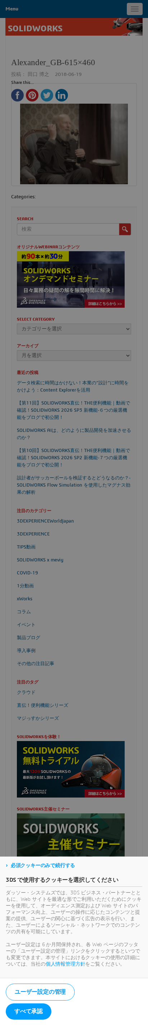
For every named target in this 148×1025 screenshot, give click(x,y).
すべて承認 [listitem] (28, 1011)
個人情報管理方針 (65, 964)
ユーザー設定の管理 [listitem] (40, 992)
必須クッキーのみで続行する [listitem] (43, 865)
